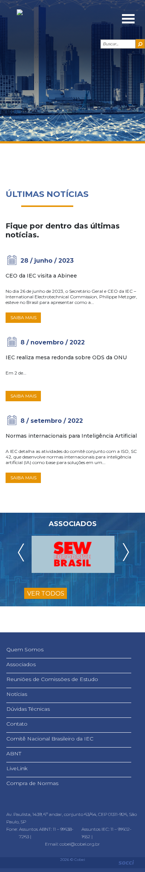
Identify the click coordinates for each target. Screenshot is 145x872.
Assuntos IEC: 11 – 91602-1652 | (106, 832)
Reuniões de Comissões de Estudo (52, 679)
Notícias (16, 694)
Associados (21, 664)
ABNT (13, 753)
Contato (17, 723)
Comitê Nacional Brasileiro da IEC (49, 738)
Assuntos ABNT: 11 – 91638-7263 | (46, 832)
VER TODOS (45, 593)
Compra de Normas (32, 783)
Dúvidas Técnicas (28, 709)
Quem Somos (25, 649)
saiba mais (23, 317)
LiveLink (17, 768)
